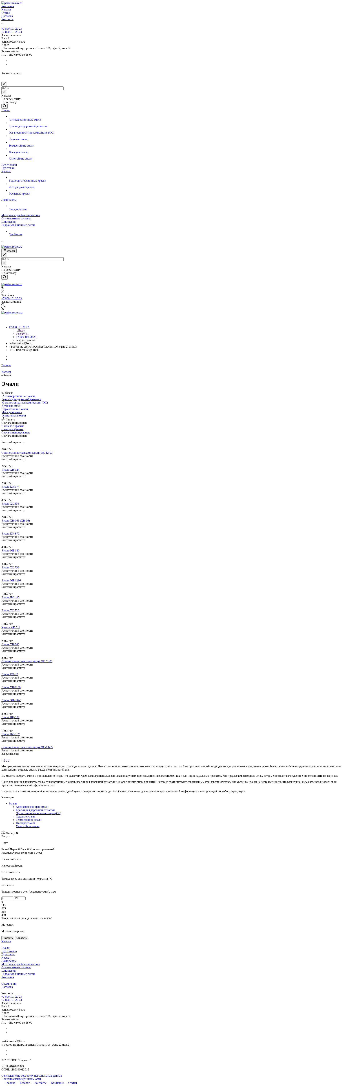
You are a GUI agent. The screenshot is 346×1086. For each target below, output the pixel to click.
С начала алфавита (12, 426)
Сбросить (21, 938)
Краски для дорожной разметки (35, 810)
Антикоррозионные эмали (32, 806)
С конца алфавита (12, 429)
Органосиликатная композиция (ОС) (38, 813)
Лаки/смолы (8, 960)
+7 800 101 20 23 (11, 28)
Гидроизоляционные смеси (18, 973)
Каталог (6, 941)
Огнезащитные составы (16, 967)
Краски (5, 957)
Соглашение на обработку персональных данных (31, 1075)
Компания (7, 977)
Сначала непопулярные (15, 432)
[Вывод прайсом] (7, 438)
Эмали (13, 803)
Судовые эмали (25, 816)
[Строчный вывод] (5, 438)
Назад (21, 330)
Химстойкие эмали (27, 826)
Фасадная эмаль (25, 823)
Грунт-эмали (9, 951)
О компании (9, 983)
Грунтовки (8, 954)
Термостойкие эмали (28, 819)
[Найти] (4, 106)
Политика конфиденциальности (21, 1078)
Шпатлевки (8, 970)
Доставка (7, 986)
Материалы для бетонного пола (20, 964)
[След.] (2, 756)
